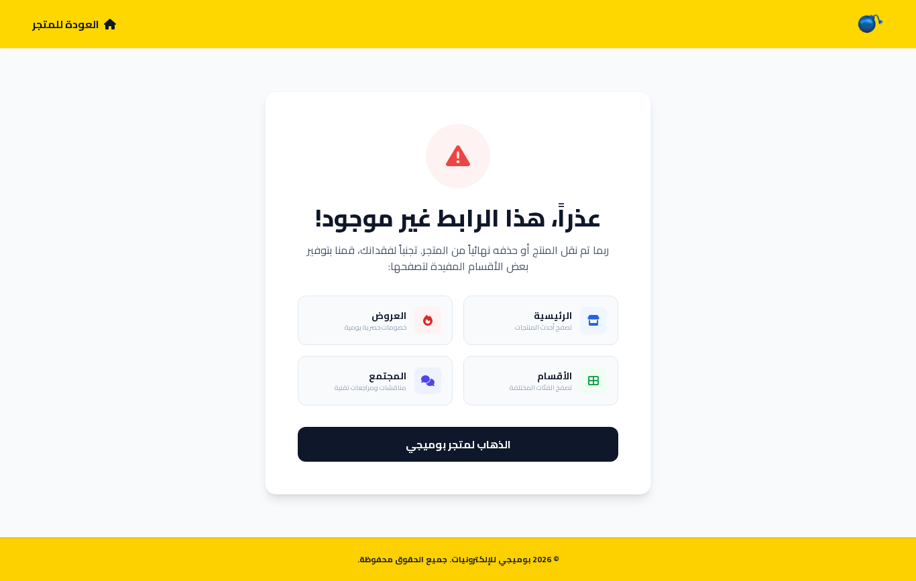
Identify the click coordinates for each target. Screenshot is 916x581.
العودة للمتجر (66, 24)
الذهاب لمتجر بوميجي (458, 444)
